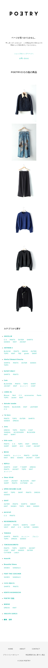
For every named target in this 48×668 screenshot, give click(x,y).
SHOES (13, 506)
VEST (6, 527)
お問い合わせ (24, 58)
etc (31, 483)
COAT (33, 386)
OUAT (6, 500)
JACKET (23, 342)
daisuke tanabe (10, 403)
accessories (29, 395)
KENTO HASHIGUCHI (12, 592)
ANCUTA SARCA (10, 614)
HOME (10, 649)
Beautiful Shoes (10, 564)
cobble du (8, 392)
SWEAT (33, 504)
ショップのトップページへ (24, 54)
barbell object (9, 371)
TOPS (6, 353)
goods (26, 353)
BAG (12, 458)
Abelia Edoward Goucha (13, 359)
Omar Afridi (8, 477)
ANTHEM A (8, 348)
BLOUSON (8, 384)
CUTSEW (23, 483)
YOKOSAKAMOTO (11, 545)
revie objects (9, 583)
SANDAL (7, 432)
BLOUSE (7, 351)
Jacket (13, 397)
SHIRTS (30, 340)
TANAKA (7, 533)
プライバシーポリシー (11, 655)
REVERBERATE (10, 521)
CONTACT (36, 649)
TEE (19, 353)
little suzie (8, 440)
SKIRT (34, 353)
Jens (6, 427)
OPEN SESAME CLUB (12, 489)
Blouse (6, 395)
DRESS (25, 351)
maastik (7, 558)
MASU (6, 452)
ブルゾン (35, 536)
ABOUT (22, 649)
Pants (39, 395)
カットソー (24, 386)
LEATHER (34, 407)
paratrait (7, 512)
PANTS (12, 340)
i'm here (7, 415)
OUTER (21, 340)
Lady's (16, 552)
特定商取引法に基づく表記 (35, 655)
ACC (21, 446)
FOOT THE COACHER (12, 574)
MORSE (7, 604)
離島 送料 (8, 619)
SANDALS (17, 568)
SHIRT (33, 384)
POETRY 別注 (9, 598)
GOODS (7, 342)
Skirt (14, 395)
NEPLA (7, 464)
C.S (5, 340)
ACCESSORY (19, 432)
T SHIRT (23, 467)
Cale (6, 380)
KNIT (15, 342)
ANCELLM (8, 336)
